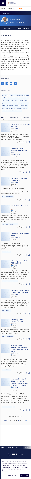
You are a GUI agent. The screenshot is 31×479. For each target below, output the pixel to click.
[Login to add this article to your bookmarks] (29, 142)
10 (18, 420)
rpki (23, 97)
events (22, 105)
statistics (14, 103)
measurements (9, 100)
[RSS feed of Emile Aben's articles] (15, 83)
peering (13, 108)
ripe (26, 105)
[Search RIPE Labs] (29, 8)
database (4, 97)
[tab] (4, 118)
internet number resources (22, 95)
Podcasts (19, 447)
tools (25, 100)
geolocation (5, 103)
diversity (17, 105)
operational (5, 95)
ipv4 (27, 97)
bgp (3, 108)
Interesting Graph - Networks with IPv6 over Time (19, 150)
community (5, 105)
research (26, 103)
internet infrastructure (22, 108)
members (11, 95)
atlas (16, 100)
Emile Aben (16, 128)
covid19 (11, 105)
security (19, 97)
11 (21, 420)
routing (13, 97)
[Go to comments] (23, 142)
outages (8, 108)
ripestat (21, 100)
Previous (6, 420)
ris (10, 103)
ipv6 (3, 100)
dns (9, 97)
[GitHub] (7, 83)
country (20, 103)
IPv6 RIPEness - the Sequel (19, 206)
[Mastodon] (11, 83)
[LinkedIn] (2, 83)
